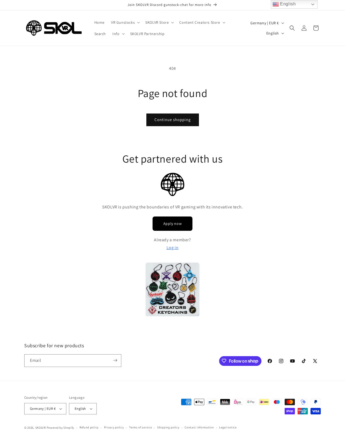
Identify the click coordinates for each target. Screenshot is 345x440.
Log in (173, 247)
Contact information (199, 427)
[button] (125, 22)
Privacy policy (114, 427)
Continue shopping (172, 119)
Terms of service (140, 427)
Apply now (172, 223)
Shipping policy (168, 427)
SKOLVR (40, 427)
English (287, 4)
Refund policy (89, 427)
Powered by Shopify (60, 427)
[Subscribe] (115, 360)
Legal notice (227, 427)
